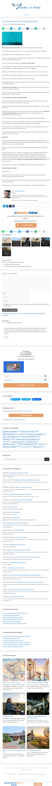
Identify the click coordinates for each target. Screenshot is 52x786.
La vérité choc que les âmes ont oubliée (21, 494)
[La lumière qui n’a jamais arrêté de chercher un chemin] (38, 703)
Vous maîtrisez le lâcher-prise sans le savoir (15, 623)
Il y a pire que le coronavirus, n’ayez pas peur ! (15, 613)
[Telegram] (4, 206)
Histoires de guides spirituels (28, 439)
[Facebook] (13, 206)
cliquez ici (7, 419)
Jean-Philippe (7, 260)
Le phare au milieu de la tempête (12, 621)
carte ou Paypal (27, 411)
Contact (37, 774)
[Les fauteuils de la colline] (38, 737)
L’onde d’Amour (13, 507)
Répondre (6, 336)
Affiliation (43, 774)
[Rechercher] (46, 459)
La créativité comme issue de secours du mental (16, 642)
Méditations (42, 444)
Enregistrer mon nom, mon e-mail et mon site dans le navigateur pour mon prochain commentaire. (26, 305)
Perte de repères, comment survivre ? (13, 619)
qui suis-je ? (35, 200)
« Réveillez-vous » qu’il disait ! (12, 264)
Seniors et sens (26, 447)
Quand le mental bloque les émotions (13, 617)
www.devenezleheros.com (42, 202)
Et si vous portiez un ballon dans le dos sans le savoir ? (25, 557)
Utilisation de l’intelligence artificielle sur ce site (27, 480)
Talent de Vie (39, 447)
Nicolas (5, 507)
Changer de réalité (29, 431)
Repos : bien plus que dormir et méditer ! (19, 550)
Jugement (7, 441)
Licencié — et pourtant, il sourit (19, 472)
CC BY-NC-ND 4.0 (26, 769)
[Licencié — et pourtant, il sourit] (14, 670)
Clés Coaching (11, 434)
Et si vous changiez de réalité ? (11, 615)
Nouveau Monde (11, 446)
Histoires (9, 439)
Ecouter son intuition (36, 434)
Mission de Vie (10, 444)
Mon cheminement (18, 262)
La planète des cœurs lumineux (16, 544)
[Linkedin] (7, 206)
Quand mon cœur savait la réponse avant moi (21, 589)
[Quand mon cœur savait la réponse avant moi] (14, 737)
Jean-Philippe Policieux (9, 523)
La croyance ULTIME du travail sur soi (13, 640)
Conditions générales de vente (25, 774)
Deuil (23, 434)
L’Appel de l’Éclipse (23, 523)
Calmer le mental (8, 262)
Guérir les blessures (12, 437)
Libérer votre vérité (19, 441)
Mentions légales (11, 774)
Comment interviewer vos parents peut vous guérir (16, 636)
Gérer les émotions (31, 437)
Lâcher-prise (32, 441)
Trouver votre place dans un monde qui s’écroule (16, 644)
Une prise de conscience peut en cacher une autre (17, 266)
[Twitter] (10, 206)
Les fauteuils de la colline (17, 596)
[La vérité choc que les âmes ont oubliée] (38, 670)
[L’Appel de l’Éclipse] (14, 703)
